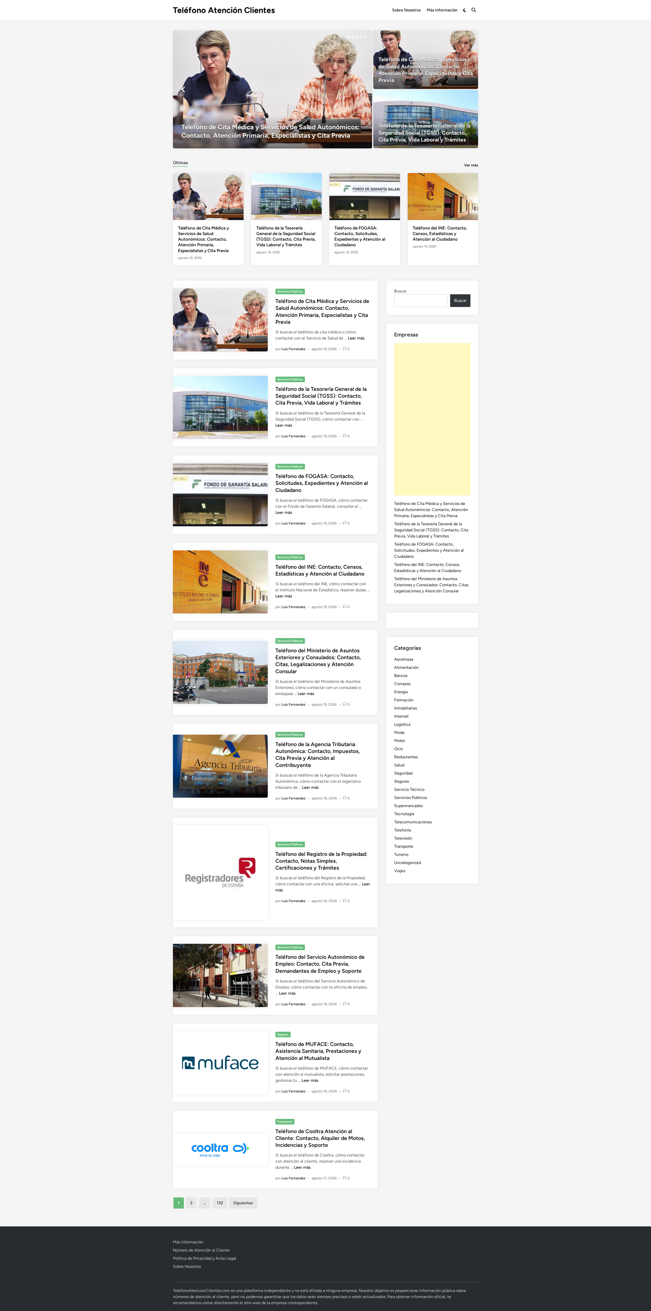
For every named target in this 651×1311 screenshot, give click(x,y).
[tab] (180, 162)
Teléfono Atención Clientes (224, 10)
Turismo (401, 854)
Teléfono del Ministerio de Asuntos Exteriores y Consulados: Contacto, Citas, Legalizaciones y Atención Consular (431, 584)
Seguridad (403, 773)
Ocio (398, 748)
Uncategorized (407, 862)
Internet (401, 716)
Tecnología (404, 813)
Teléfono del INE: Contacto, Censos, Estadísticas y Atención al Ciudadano (440, 233)
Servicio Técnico (409, 789)
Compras (402, 683)
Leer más (356, 338)
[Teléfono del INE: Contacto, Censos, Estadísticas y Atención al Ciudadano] (443, 196)
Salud (399, 765)
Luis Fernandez (294, 349)
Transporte (284, 1121)
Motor (399, 740)
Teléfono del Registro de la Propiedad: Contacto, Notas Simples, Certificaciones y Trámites (321, 861)
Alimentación (406, 667)
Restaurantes (406, 756)
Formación (403, 700)
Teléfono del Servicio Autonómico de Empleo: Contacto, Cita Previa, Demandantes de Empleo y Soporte (320, 964)
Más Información (442, 10)
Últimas (180, 162)
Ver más (471, 165)
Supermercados (408, 805)
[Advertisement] (432, 419)
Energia (401, 691)
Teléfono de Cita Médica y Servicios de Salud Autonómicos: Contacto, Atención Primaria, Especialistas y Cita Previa (203, 239)
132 (220, 1202)
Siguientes (243, 1202)
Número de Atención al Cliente (201, 1250)
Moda (399, 732)
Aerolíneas (403, 659)
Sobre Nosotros (406, 10)
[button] (348, 37)
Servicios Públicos (290, 291)
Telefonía (402, 830)
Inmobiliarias (405, 708)
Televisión (403, 838)
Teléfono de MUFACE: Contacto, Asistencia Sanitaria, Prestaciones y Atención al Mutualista (318, 1051)
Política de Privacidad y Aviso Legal (204, 1258)
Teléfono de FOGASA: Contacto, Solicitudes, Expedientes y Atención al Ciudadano (321, 483)
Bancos (400, 675)
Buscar (400, 291)
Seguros (283, 1034)
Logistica (402, 724)
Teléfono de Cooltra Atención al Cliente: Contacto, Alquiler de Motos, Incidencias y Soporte (320, 1138)
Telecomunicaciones (413, 822)
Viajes (399, 870)
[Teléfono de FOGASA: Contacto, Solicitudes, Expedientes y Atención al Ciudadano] (364, 196)
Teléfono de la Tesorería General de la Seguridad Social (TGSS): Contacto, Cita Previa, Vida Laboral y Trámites (321, 396)
